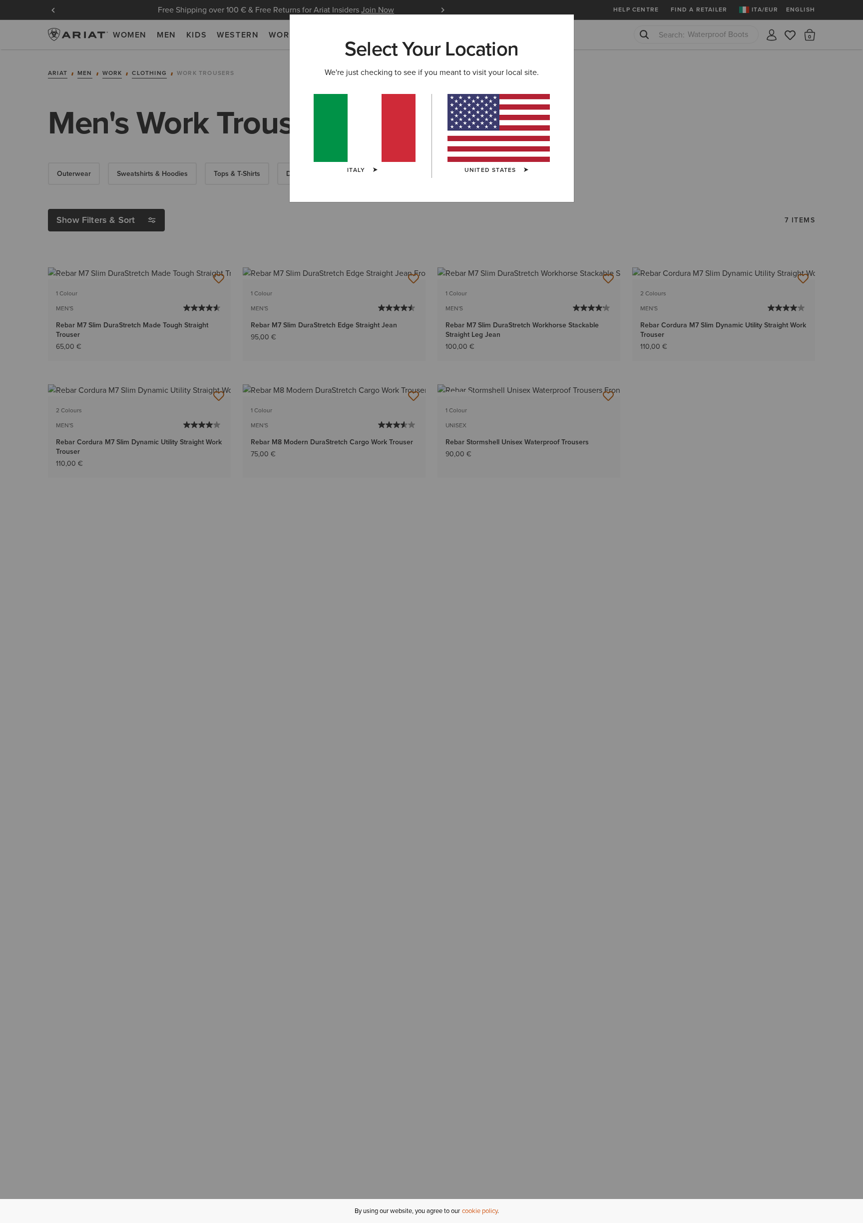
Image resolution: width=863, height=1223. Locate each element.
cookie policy (479, 1211)
